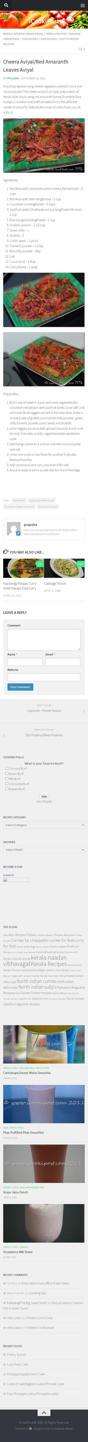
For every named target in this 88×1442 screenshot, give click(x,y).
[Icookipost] (16, 881)
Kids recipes (27, 1068)
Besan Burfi (16, 774)
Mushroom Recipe (57, 975)
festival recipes (43, 946)
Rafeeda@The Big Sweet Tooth (27, 1303)
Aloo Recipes (17, 935)
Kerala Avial (19, 500)
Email (50, 654)
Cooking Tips (37, 1293)
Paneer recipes (41, 993)
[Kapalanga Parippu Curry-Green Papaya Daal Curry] (23, 568)
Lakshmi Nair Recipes (32, 1187)
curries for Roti (61, 940)
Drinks (7, 1068)
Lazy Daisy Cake (17, 1364)
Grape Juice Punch (15, 1192)
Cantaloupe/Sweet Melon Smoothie (27, 1073)
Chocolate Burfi (19, 784)
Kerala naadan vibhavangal (23, 34)
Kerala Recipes (56, 34)
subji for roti (25, 998)
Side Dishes (30, 39)
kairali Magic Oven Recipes (23, 952)
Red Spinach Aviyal (47, 506)
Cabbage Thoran (55, 583)
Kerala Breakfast (46, 952)
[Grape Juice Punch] (44, 1164)
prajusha (13, 78)
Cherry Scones (16, 1354)
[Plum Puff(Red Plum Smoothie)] (44, 1104)
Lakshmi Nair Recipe (57, 970)
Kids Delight (37, 970)
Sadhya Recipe (59, 993)
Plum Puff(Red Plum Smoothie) (23, 1132)
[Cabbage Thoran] (64, 568)
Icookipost (8, 875)
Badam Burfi (17, 789)
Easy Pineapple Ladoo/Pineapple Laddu (33, 1394)
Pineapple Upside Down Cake (26, 1374)
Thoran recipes (75, 998)
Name (12, 654)
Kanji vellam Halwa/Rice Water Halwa (45, 1283)
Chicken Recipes (63, 935)
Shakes (24, 1247)
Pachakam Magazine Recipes (19, 506)
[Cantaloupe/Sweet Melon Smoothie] (44, 1044)
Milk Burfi (15, 779)
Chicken (31, 935)
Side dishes (49, 39)
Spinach (14, 998)
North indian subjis (37, 987)
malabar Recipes (39, 975)
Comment (14, 625)
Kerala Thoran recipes (16, 970)
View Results (44, 801)
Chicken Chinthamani (40, 1328)
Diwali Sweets (23, 946)
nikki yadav (14, 1318)
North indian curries (36, 981)
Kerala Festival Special (16, 959)
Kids (15, 1068)
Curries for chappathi (29, 940)
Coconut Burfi (18, 769)
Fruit (70, 946)
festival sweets (58, 946)
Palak (18, 993)
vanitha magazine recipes (21, 1004)
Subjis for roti (40, 998)
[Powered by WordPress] (30, 1428)
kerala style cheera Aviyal (41, 500)
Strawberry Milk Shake (18, 1252)
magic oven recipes (20, 975)
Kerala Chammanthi (67, 952)
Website (12, 670)
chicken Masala (45, 935)
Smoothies (42, 1068)
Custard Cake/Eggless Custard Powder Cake (35, 1384)
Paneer (25, 993)
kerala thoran (74, 965)
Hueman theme (64, 1428)
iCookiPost (44, 21)
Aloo (5, 935)
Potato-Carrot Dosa (40, 1318)
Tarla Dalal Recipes (56, 998)
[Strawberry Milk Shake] (44, 1223)
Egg (33, 946)
